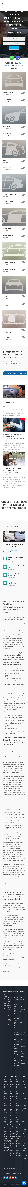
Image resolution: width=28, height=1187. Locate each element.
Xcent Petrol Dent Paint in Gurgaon (12, 1093)
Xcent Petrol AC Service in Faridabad (22, 1033)
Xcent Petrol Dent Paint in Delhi (5, 1094)
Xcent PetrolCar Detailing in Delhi (6, 1148)
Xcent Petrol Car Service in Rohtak (24, 1083)
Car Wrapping (10, 1016)
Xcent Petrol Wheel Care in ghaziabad (16, 1024)
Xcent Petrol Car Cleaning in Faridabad (22, 1016)
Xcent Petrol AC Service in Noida (18, 1123)
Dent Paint (9, 1000)
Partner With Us (6, 1007)
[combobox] (14, 39)
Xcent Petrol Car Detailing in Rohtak (24, 1154)
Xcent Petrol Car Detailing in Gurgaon (12, 1153)
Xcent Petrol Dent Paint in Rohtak (24, 1094)
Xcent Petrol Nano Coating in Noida (18, 1142)
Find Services (14, 48)
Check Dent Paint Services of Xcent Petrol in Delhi (16, 373)
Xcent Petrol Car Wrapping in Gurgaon (12, 1132)
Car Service (10, 996)
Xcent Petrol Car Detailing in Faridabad (22, 1062)
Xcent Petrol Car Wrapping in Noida (18, 1133)
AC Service (10, 1012)
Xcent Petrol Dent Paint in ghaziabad (16, 1005)
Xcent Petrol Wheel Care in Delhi (5, 1113)
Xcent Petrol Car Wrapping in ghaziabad (16, 1040)
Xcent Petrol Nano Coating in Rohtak (24, 1144)
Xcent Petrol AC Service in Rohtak (24, 1125)
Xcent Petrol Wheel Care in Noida (18, 1113)
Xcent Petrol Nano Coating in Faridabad (22, 1052)
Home (5, 994)
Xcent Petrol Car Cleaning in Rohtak (24, 1104)
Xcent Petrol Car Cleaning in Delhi (6, 1104)
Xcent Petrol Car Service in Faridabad (22, 997)
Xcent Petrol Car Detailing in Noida (18, 1152)
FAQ (5, 998)
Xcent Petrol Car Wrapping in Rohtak (24, 1135)
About (5, 996)
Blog (5, 1003)
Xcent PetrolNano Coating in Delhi (7, 1141)
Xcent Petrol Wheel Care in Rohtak (24, 1115)
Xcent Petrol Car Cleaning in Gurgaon (12, 1103)
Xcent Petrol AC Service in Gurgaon (12, 1122)
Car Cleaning (10, 1004)
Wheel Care (10, 1008)
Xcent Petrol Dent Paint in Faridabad (22, 1006)
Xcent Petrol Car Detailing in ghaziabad (16, 1061)
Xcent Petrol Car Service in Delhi (6, 1083)
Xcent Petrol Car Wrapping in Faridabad (22, 1042)
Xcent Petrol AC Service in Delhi (6, 1123)
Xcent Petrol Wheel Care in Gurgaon (12, 1112)
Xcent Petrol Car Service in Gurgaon (12, 1083)
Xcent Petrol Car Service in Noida (18, 1083)
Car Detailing (10, 1023)
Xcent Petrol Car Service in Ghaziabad (16, 997)
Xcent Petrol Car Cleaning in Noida (18, 1104)
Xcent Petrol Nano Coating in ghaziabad (16, 1050)
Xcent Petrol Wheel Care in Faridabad (22, 1025)
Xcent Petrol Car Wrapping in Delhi (6, 1133)
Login (5, 1011)
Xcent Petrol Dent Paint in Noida (17, 1094)
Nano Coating (10, 1019)
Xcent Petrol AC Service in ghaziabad (16, 1032)
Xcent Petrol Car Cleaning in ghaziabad (16, 1014)
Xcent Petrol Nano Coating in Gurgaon (12, 1142)
